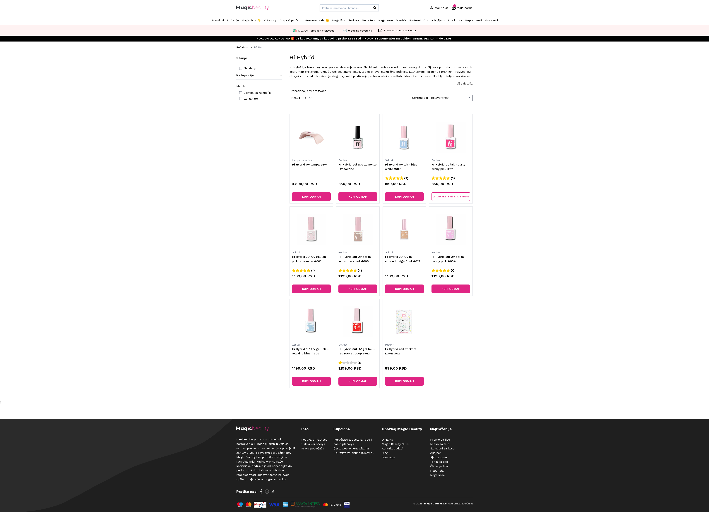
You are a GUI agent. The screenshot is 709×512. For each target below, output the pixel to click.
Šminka (353, 20)
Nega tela (368, 20)
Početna (242, 47)
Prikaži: (295, 97)
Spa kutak (455, 20)
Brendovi (217, 20)
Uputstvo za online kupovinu (353, 453)
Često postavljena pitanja (351, 448)
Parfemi (415, 20)
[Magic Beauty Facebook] (261, 491)
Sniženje (233, 20)
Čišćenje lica (439, 466)
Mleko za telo (439, 444)
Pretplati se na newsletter (400, 30)
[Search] (375, 8)
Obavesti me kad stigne (452, 196)
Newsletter (388, 457)
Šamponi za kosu (442, 448)
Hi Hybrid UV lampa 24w (309, 164)
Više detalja (464, 83)
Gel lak (342, 160)
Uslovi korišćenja (313, 444)
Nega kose (385, 20)
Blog (385, 453)
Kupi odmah (311, 196)
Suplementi (473, 20)
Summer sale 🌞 (317, 20)
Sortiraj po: (420, 97)
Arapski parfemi (290, 20)
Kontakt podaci (392, 448)
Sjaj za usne (438, 457)
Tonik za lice (439, 461)
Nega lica (338, 20)
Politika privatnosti (314, 439)
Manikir (401, 20)
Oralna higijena (434, 20)
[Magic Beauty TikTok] (273, 491)
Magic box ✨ (251, 20)
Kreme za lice (440, 439)
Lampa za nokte (302, 160)
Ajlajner (435, 453)
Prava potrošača (312, 448)
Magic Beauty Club (395, 444)
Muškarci (491, 20)
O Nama (387, 439)
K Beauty (270, 20)
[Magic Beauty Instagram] (267, 491)
